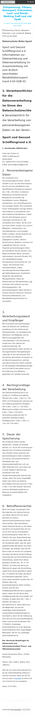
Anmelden (26, 709)
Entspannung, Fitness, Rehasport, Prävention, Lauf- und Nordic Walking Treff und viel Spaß (17, 13)
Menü (32, 2)
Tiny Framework (15, 709)
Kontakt (18, 678)
